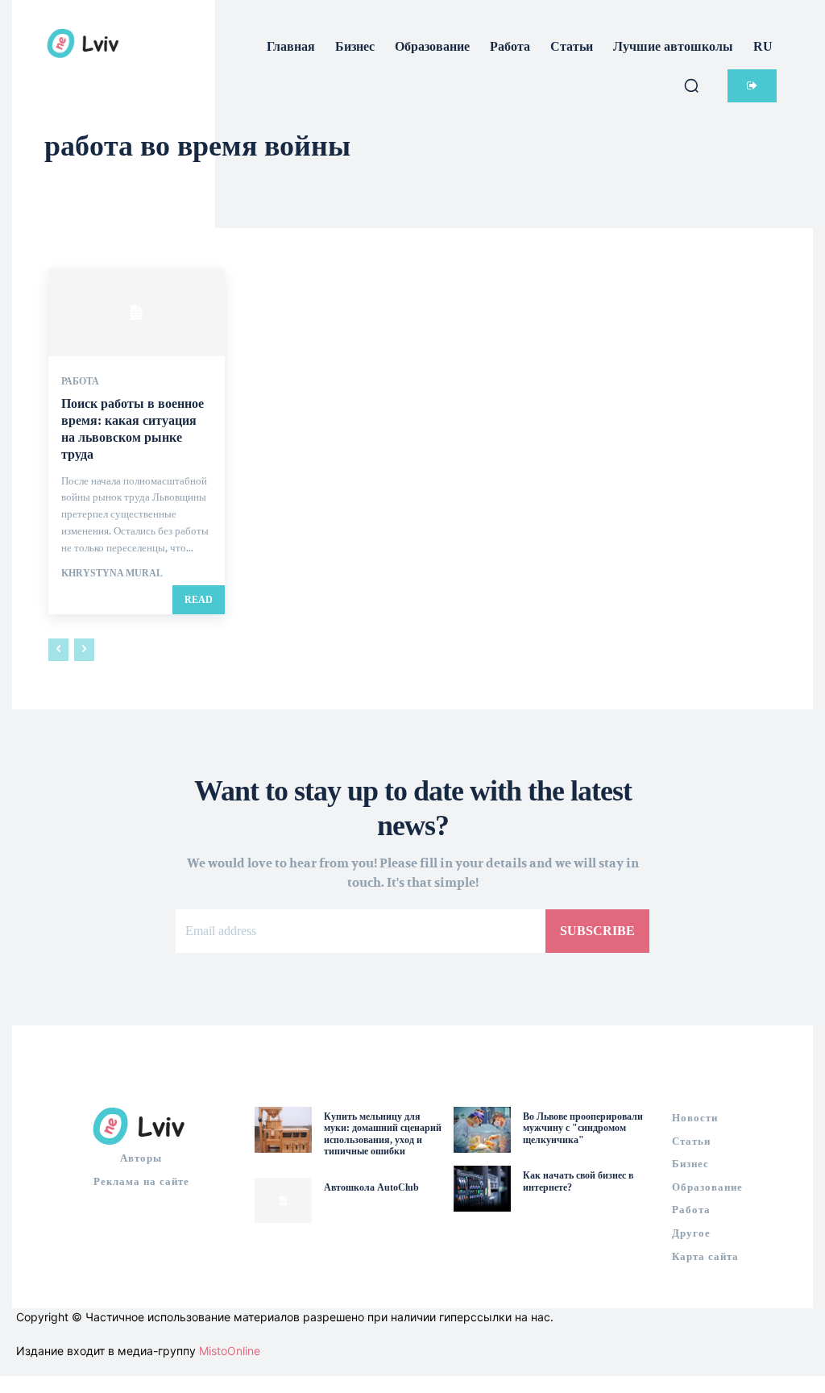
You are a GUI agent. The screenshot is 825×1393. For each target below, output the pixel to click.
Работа (80, 381)
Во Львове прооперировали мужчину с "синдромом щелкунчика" (583, 1128)
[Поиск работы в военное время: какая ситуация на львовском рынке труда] (136, 312)
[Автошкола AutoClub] (283, 1201)
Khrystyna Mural (112, 573)
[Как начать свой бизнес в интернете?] (482, 1189)
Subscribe (597, 931)
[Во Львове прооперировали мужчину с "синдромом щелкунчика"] (482, 1130)
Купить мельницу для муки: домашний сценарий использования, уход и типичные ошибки (383, 1134)
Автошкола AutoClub (371, 1187)
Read (198, 599)
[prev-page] (58, 649)
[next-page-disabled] (84, 649)
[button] (691, 85)
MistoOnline (229, 1351)
